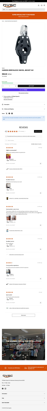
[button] (41, 5)
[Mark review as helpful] (40, 163)
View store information (8, 99)
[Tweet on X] (6, 113)
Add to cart (31, 85)
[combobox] (23, 9)
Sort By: (33, 144)
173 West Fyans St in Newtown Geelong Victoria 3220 (13, 380)
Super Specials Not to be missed (23, 14)
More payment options (23, 92)
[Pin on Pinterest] (12, 113)
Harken (3, 68)
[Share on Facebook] (9, 113)
